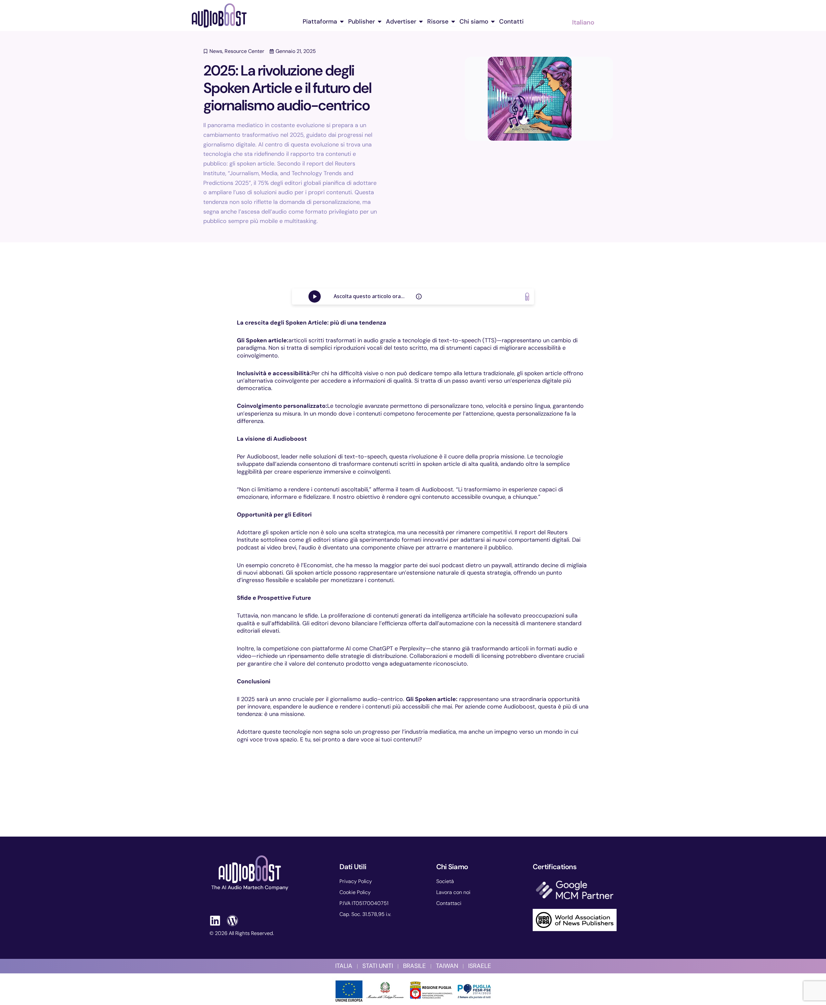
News (215, 51)
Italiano (583, 22)
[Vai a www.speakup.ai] (527, 297)
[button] (198, 283)
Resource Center (244, 51)
